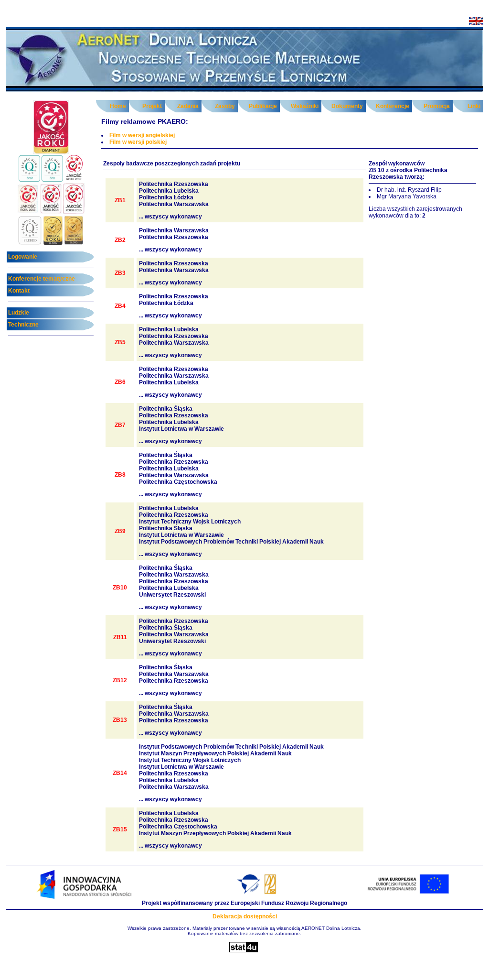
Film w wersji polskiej (138, 142)
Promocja (437, 106)
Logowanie (22, 256)
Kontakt (19, 290)
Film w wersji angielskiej (142, 135)
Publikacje (263, 106)
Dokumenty (347, 106)
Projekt (152, 106)
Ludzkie (18, 312)
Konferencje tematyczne (41, 278)
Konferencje (392, 106)
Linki (474, 106)
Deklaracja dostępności (245, 916)
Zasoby (225, 106)
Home (118, 106)
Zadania (188, 106)
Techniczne (23, 324)
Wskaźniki (305, 106)
